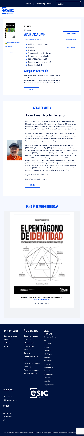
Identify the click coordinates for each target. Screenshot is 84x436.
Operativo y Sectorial (42, 297)
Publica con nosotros (10, 400)
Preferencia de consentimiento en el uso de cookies (69, 433)
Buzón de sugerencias (53, 433)
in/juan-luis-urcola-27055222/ (36, 175)
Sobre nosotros (8, 397)
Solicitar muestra (71, 48)
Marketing (30, 297)
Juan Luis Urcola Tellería (33, 40)
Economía (47, 350)
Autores (7, 343)
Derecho (27, 353)
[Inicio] (7, 10)
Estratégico (48, 354)
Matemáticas (48, 374)
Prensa (49, 4)
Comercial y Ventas (31, 336)
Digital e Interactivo (31, 356)
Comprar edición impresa (71, 33)
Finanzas (47, 357)
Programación (49, 384)
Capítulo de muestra (13, 53)
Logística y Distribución (32, 363)
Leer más (32, 185)
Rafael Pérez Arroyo (42, 304)
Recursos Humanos (30, 373)
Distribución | (41, 4)
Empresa (27, 26)
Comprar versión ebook (71, 40)
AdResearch (7, 413)
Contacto (46, 433)
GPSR (6, 346)
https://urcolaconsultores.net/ (36, 179)
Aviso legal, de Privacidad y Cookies (35, 433)
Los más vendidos (10, 336)
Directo (46, 347)
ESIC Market (7, 417)
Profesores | (30, 4)
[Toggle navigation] (77, 13)
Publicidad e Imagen (56, 297)
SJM (4, 420)
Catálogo (7, 339)
